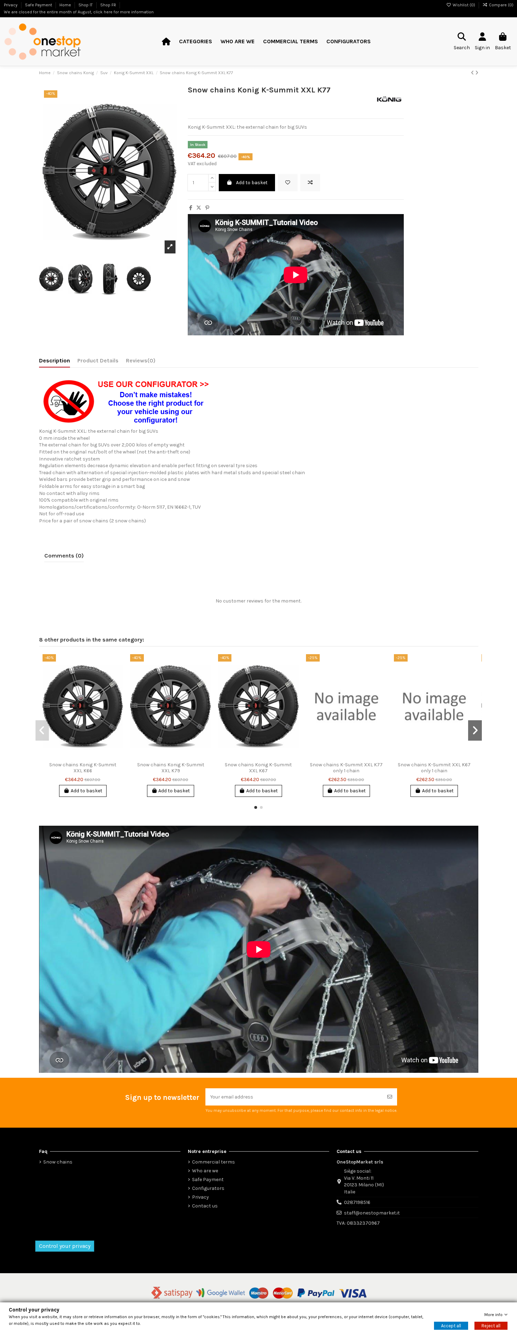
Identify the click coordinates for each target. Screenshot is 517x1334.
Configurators (208, 1188)
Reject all (490, 1325)
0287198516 (357, 1202)
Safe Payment (208, 1179)
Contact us (205, 1206)
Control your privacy (64, 1246)
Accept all (451, 1325)
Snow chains (57, 1162)
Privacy (200, 1197)
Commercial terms (213, 1162)
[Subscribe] (389, 1097)
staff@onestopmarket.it (372, 1213)
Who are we (205, 1171)
